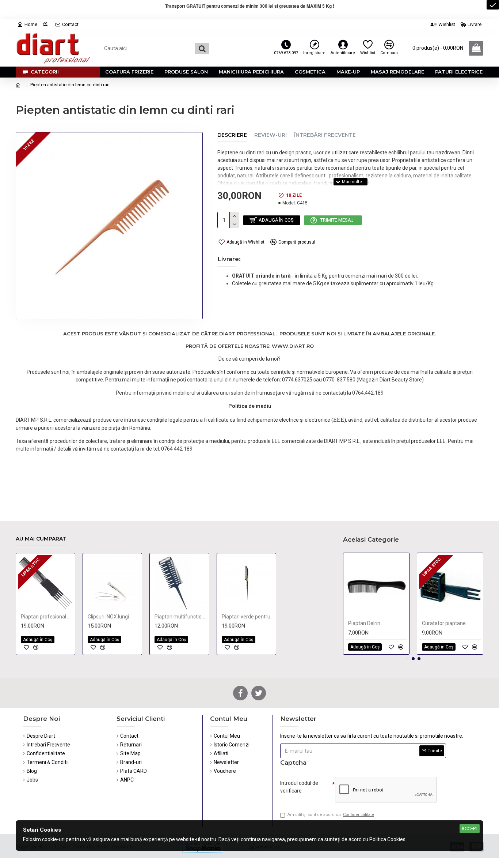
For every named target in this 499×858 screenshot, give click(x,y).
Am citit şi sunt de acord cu (330, 814)
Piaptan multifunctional (181, 617)
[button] (407, 658)
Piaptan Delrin (364, 623)
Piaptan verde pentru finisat (248, 617)
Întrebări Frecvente (325, 135)
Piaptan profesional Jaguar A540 (47, 617)
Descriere (232, 135)
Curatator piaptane (444, 623)
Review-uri (270, 135)
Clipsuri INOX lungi (108, 617)
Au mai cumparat (41, 539)
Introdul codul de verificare (299, 787)
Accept (469, 828)
